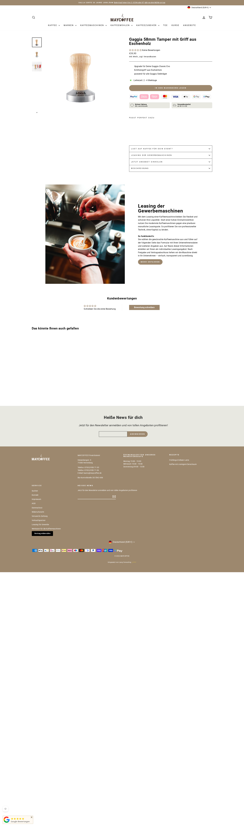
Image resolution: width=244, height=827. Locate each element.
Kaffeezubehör (146, 25)
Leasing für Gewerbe (40, 524)
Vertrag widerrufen (42, 533)
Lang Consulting (125, 562)
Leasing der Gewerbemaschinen (151, 155)
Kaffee (53, 25)
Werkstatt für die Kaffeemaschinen (46, 529)
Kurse (175, 25)
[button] (135, 50)
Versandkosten (150, 57)
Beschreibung (140, 168)
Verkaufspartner (38, 520)
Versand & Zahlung (40, 516)
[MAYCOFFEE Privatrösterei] (6, 822)
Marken (69, 25)
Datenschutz (37, 508)
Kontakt (35, 495)
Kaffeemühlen (121, 25)
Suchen (35, 491)
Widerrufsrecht (38, 512)
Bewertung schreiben (144, 307)
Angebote (189, 25)
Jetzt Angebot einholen (147, 162)
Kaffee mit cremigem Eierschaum (183, 464)
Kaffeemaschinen (92, 25)
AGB (33, 503)
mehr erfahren (150, 262)
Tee (165, 25)
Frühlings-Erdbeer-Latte (179, 460)
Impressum (36, 499)
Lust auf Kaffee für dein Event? (152, 149)
